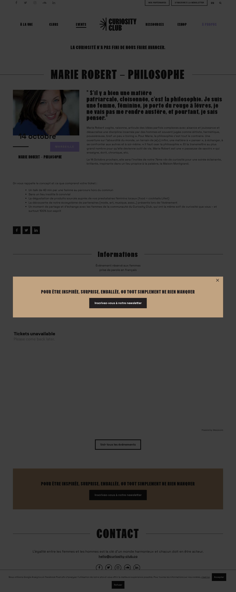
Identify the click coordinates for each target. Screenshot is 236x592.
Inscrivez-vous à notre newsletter (118, 303)
